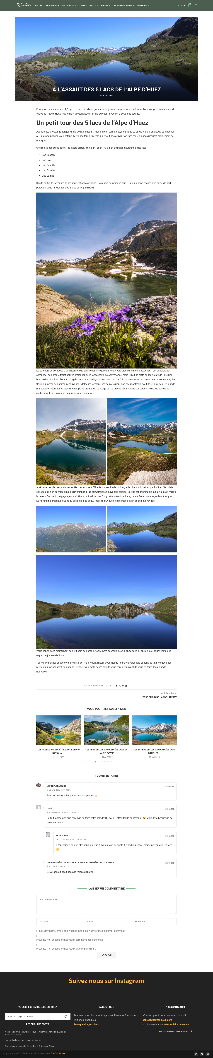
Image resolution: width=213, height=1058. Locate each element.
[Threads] (208, 1054)
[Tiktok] (185, 5)
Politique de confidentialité (175, 1031)
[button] (40, 738)
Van (82, 5)
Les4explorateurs (56, 786)
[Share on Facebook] (116, 685)
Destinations (69, 5)
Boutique (142, 5)
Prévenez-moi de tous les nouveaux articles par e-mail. (66, 948)
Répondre (169, 786)
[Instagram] (182, 5)
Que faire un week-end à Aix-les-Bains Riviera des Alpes (29, 1046)
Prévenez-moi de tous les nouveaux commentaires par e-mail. (70, 939)
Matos (93, 5)
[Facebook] (178, 5)
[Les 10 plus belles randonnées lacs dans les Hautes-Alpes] (154, 730)
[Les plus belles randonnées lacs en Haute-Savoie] (106, 730)
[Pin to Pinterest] (123, 685)
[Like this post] (113, 685)
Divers (104, 5)
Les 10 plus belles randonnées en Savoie (23, 1040)
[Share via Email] (126, 685)
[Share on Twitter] (120, 685)
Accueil (39, 5)
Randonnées (52, 5)
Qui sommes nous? (122, 5)
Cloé (49, 808)
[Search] (196, 5)
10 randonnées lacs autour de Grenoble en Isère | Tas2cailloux (80, 862)
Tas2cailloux (58, 1053)
